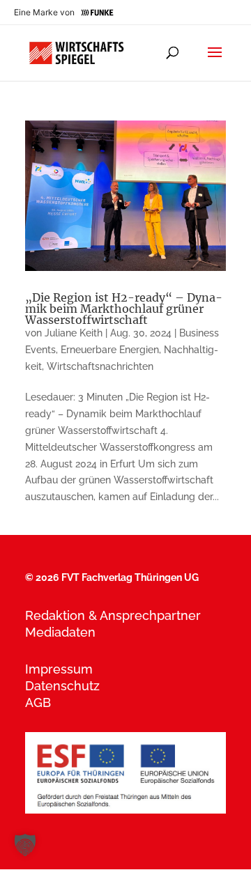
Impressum (59, 669)
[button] (25, 845)
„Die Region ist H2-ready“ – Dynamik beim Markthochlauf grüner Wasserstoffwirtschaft (123, 308)
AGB (38, 702)
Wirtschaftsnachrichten (100, 366)
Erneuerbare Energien (110, 349)
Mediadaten (60, 632)
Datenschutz (62, 685)
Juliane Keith (73, 333)
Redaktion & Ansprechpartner (113, 615)
